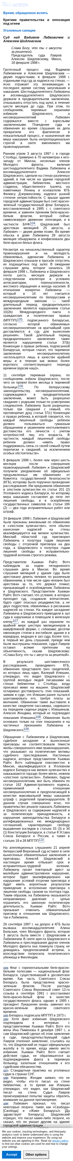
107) (5, 1070)
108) (5, 1078)
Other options (36, 1154)
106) (5, 1019)
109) (5, 1103)
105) (5, 1015)
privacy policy (60, 1140)
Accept (11, 1154)
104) (5, 968)
